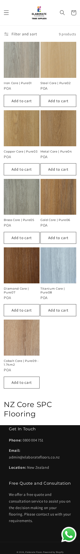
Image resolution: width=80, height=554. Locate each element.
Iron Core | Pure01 (18, 83)
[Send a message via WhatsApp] (69, 534)
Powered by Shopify (53, 552)
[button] (6, 13)
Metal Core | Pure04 (56, 151)
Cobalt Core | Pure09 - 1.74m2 (21, 362)
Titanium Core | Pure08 (52, 290)
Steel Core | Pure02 (55, 83)
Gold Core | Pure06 (55, 220)
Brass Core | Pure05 (19, 220)
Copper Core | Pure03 (20, 151)
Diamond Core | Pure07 (16, 290)
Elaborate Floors (33, 552)
